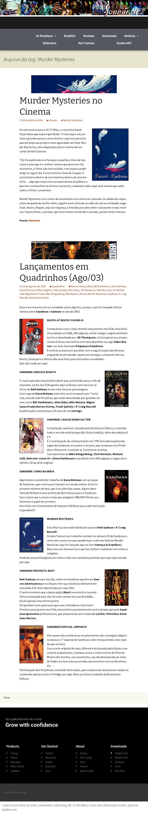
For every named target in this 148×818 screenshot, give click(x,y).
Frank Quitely (59, 290)
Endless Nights (43, 290)
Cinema (53, 120)
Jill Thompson (88, 290)
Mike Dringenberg (55, 293)
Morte (83, 293)
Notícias (129, 35)
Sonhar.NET (124, 43)
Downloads (109, 35)
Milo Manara (72, 293)
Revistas (88, 35)
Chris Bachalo (118, 286)
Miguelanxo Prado (34, 293)
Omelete (34, 220)
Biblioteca (49, 43)
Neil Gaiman (86, 43)
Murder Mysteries (73, 120)
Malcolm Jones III (106, 290)
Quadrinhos (58, 286)
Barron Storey (78, 286)
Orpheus (112, 293)
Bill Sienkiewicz (102, 286)
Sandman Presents (39, 297)
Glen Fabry (73, 290)
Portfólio (69, 35)
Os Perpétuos (44, 35)
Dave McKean (26, 290)
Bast (90, 286)
